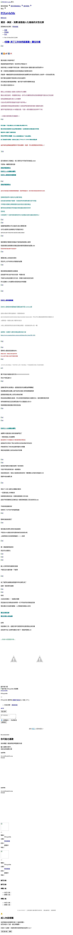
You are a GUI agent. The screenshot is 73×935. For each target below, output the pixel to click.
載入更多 (3, 711)
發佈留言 (3, 722)
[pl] (2, 46)
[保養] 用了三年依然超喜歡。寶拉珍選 (22, 42)
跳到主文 (3, 18)
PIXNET (23, 910)
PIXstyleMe (8, 13)
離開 (10, 931)
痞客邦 (14, 700)
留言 (18, 700)
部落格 (6, 32)
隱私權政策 (46, 910)
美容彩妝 (14, 705)
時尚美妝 (15, 26)
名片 (5, 34)
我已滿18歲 (4, 931)
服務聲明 (53, 910)
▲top (2, 708)
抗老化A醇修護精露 (7, 300)
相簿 (5, 30)
